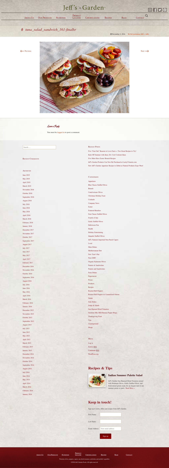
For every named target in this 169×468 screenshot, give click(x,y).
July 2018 (26, 204)
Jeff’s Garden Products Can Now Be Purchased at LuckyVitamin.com (112, 162)
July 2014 (26, 372)
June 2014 (26, 376)
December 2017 (28, 230)
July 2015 (26, 328)
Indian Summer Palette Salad (125, 375)
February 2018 (28, 222)
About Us (29, 17)
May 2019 (26, 179)
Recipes (108, 17)
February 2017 (28, 262)
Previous (25, 51)
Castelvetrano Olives (95, 192)
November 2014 (28, 358)
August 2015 (27, 325)
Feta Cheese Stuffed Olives (97, 214)
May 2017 (26, 255)
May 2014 (26, 379)
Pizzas (90, 280)
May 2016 (26, 292)
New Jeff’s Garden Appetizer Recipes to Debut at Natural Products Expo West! (115, 165)
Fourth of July (93, 218)
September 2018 (28, 197)
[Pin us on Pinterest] (165, 10)
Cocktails (91, 199)
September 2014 (28, 365)
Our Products (45, 17)
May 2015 (26, 336)
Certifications (92, 17)
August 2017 (27, 244)
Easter (90, 207)
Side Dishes (92, 302)
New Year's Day (93, 254)
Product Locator (76, 16)
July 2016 (26, 284)
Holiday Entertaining (95, 232)
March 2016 (27, 299)
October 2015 (27, 317)
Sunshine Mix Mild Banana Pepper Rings (102, 312)
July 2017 (26, 248)
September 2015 (28, 321)
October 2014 (27, 361)
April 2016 (26, 295)
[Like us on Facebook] (155, 10)
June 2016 (26, 288)
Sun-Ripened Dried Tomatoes (98, 309)
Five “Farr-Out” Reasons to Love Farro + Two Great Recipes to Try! (112, 151)
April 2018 (26, 215)
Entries (92, 347)
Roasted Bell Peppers (95, 291)
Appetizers (92, 181)
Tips (89, 320)
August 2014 (27, 368)
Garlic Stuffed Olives (95, 221)
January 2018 (27, 226)
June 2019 (26, 175)
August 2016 (27, 281)
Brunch (90, 188)
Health (90, 229)
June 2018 (26, 208)
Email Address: (93, 428)
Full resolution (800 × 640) (139, 34)
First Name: (92, 414)
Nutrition (61, 17)
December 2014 (28, 354)
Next (145, 51)
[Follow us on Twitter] (160, 10)
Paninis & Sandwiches (96, 265)
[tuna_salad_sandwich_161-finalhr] (84, 77)
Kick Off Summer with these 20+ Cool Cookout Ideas (107, 155)
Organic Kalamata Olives (97, 261)
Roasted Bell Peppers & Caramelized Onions (103, 294)
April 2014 (26, 383)
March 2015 (27, 343)
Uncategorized (93, 323)
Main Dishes (92, 247)
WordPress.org (93, 354)
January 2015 (27, 350)
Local (90, 243)
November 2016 (28, 270)
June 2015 (26, 332)
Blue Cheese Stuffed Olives (97, 185)
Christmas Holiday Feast (96, 196)
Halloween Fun (93, 225)
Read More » (130, 388)
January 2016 (27, 306)
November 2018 (28, 189)
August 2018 (27, 200)
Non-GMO (92, 258)
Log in (90, 343)
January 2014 (27, 394)
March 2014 (27, 387)
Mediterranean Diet (95, 250)
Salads (90, 298)
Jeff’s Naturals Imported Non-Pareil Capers (103, 240)
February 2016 (28, 303)
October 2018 (27, 193)
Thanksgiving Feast (95, 316)
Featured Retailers (94, 210)
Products (91, 283)
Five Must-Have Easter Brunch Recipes (102, 158)
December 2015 (28, 310)
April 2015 (26, 339)
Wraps (90, 327)
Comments (93, 350)
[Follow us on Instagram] (150, 10)
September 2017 (28, 241)
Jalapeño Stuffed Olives (96, 236)
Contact (140, 17)
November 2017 (28, 233)
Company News (93, 203)
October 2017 (27, 237)
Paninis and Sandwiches (96, 269)
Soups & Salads (93, 305)
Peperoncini (92, 276)
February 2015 (28, 347)
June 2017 (26, 251)
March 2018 (27, 219)
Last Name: (92, 421)
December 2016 (28, 266)
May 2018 (26, 211)
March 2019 (27, 186)
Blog (124, 17)
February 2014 (28, 390)
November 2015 (28, 314)
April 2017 (26, 259)
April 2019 (26, 182)
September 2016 (28, 277)
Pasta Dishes (92, 272)
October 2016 (27, 273)
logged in (61, 132)
